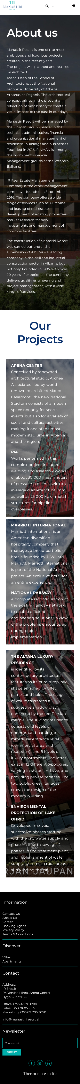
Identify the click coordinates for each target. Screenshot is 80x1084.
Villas (6, 957)
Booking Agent (14, 926)
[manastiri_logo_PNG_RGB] (12, 2)
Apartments (11, 961)
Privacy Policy (13, 930)
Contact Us (11, 914)
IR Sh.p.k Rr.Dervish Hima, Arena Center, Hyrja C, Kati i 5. (26, 993)
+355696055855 (23, 1008)
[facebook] (32, 1063)
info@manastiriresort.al (20, 1019)
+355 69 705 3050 (32, 1012)
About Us (9, 918)
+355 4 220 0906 (25, 1004)
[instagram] (40, 1063)
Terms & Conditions (17, 934)
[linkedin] (48, 1063)
